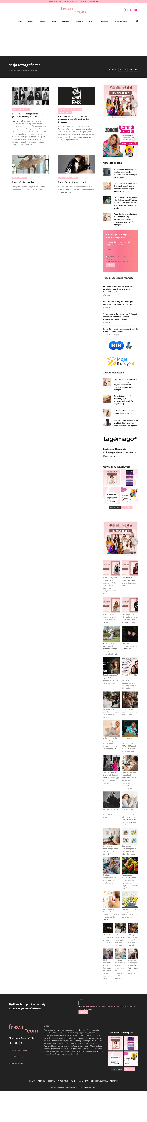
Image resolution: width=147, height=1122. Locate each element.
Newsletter (94, 1)
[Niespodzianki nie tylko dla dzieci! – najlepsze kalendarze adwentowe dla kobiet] (111, 899)
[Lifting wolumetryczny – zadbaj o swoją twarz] (107, 413)
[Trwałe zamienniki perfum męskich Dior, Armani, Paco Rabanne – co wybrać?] (107, 423)
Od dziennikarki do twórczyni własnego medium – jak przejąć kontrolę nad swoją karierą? (111, 777)
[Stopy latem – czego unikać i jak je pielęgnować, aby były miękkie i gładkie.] (107, 399)
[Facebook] (126, 10)
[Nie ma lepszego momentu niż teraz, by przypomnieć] (111, 495)
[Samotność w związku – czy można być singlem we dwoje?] (111, 699)
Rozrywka (104, 21)
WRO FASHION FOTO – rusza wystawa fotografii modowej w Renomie (73, 119)
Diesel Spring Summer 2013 (72, 182)
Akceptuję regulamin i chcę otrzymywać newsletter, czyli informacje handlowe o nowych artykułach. (120, 258)
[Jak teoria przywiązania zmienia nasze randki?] (130, 634)
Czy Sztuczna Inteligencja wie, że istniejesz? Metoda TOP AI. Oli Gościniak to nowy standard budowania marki (125, 202)
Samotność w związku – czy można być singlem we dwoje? (119, 940)
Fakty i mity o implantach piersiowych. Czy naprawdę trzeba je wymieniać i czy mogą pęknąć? (125, 219)
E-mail (108, 250)
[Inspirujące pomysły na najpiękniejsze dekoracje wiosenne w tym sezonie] (130, 899)
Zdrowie (79, 21)
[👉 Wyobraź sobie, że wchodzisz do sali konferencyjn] (129, 495)
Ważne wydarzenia (65, 112)
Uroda (42, 21)
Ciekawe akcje (121, 21)
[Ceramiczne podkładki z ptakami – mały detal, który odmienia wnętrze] (130, 836)
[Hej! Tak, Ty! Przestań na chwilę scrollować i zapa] (129, 477)
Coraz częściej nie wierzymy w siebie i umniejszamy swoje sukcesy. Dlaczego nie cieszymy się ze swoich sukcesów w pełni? (129, 817)
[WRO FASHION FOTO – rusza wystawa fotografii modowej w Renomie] (76, 96)
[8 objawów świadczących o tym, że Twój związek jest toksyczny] (133, 954)
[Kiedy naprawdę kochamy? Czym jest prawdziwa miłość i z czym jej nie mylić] (108, 954)
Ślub (54, 21)
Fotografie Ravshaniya (23, 182)
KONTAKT (31, 1081)
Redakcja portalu (55, 1)
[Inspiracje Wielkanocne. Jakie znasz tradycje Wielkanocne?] (111, 865)
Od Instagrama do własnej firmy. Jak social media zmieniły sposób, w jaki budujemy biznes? (111, 743)
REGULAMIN (114, 1081)
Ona (20, 21)
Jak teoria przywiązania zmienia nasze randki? (129, 646)
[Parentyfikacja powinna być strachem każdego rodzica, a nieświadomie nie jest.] (111, 634)
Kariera (21, 109)
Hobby (15, 109)
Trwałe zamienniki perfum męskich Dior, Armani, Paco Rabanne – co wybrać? (126, 423)
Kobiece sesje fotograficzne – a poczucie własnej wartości (27, 115)
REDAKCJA (42, 1081)
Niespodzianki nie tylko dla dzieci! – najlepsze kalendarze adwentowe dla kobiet (111, 914)
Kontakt (84, 1)
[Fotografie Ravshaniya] (30, 164)
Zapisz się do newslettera (96, 1081)
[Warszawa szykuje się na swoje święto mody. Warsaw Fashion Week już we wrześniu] (107, 172)
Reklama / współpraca (71, 1)
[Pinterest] (131, 10)
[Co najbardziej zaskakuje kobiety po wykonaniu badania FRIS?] (130, 568)
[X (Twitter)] (126, 70)
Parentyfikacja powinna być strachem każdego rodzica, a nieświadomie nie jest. (111, 648)
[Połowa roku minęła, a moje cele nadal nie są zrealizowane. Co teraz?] (111, 799)
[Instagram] (136, 10)
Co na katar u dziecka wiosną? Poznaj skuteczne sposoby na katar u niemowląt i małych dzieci (120, 316)
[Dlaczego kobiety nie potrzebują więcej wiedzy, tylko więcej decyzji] (111, 605)
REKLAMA (51, 1081)
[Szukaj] (137, 21)
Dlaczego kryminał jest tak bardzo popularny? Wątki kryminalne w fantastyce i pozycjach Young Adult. (110, 585)
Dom (91, 21)
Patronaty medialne (65, 109)
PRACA (80, 1081)
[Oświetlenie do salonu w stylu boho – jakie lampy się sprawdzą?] (111, 836)
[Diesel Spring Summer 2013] (76, 164)
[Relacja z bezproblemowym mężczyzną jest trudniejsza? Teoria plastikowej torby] (120, 954)
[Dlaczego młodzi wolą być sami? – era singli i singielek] (130, 699)
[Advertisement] (71, 41)
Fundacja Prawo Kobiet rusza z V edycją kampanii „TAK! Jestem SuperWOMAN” (117, 289)
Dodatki (61, 178)
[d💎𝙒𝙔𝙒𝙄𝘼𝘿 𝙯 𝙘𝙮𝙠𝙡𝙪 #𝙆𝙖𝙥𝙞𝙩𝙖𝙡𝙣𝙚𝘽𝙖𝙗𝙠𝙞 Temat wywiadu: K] (111, 477)
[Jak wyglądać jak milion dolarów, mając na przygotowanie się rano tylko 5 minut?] (130, 605)
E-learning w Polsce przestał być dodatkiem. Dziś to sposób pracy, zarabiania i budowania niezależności (129, 780)
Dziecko (65, 21)
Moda (30, 21)
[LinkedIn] (136, 70)
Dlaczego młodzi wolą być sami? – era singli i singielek (129, 711)
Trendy (74, 178)
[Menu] (10, 10)
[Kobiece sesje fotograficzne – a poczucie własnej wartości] (30, 96)
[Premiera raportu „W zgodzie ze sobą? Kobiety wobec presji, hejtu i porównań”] (111, 665)
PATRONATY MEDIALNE (66, 1081)
